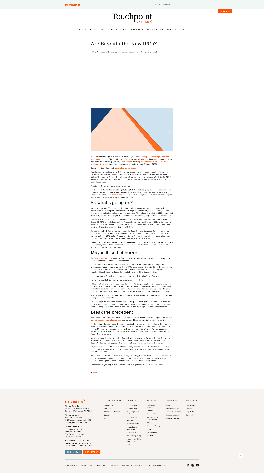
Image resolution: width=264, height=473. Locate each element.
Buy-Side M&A (132, 408)
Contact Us (190, 415)
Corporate (151, 410)
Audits (129, 444)
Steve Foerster (100, 258)
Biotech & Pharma (153, 414)
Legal (149, 429)
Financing (130, 420)
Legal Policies (191, 412)
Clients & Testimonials (112, 412)
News (125, 29)
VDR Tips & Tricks (155, 29)
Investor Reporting (134, 436)
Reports (82, 29)
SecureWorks (126, 162)
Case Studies (137, 29)
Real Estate (151, 436)
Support (107, 415)
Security (107, 408)
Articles (93, 29)
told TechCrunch (115, 195)
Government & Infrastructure (152, 418)
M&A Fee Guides (172, 408)
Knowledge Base (172, 418)
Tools (103, 29)
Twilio (127, 159)
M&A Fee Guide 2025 (176, 29)
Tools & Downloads (173, 412)
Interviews (114, 29)
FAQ (105, 418)
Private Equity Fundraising (132, 428)
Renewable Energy (154, 426)
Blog (168, 405)
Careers (189, 408)
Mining (149, 422)
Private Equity (152, 432)
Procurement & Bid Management (134, 440)
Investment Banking (151, 406)
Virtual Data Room (111, 405)
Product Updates (173, 415)
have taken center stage (125, 168)
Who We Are (190, 405)
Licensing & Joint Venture (133, 413)
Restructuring (132, 417)
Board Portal (131, 432)
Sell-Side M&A (132, 405)
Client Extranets (133, 424)
